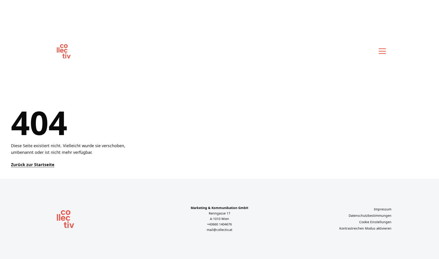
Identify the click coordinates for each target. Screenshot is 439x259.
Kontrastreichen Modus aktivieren (365, 228)
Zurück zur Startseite (32, 164)
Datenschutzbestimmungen (370, 215)
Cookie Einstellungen (375, 222)
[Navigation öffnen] (382, 51)
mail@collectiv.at (219, 230)
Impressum (382, 209)
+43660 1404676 (219, 224)
